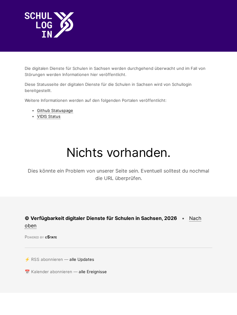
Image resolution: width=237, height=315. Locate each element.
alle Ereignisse (93, 271)
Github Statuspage (55, 110)
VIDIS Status (48, 116)
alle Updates (81, 259)
